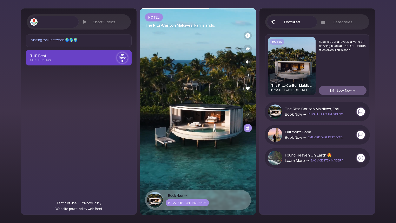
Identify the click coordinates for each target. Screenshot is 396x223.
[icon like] (248, 88)
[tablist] (79, 22)
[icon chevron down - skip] (248, 115)
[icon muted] (248, 62)
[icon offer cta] (361, 112)
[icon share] (248, 49)
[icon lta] (248, 128)
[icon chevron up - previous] (248, 101)
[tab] (53, 22)
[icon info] (248, 35)
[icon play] (248, 75)
